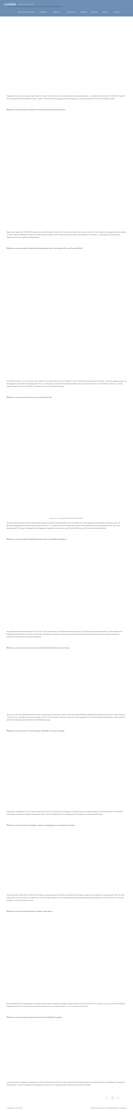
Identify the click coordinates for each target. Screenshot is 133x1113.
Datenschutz (94, 1108)
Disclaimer (123, 1108)
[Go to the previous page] (102, 1098)
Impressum (102, 1108)
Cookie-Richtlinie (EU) (112, 1108)
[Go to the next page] (123, 1098)
